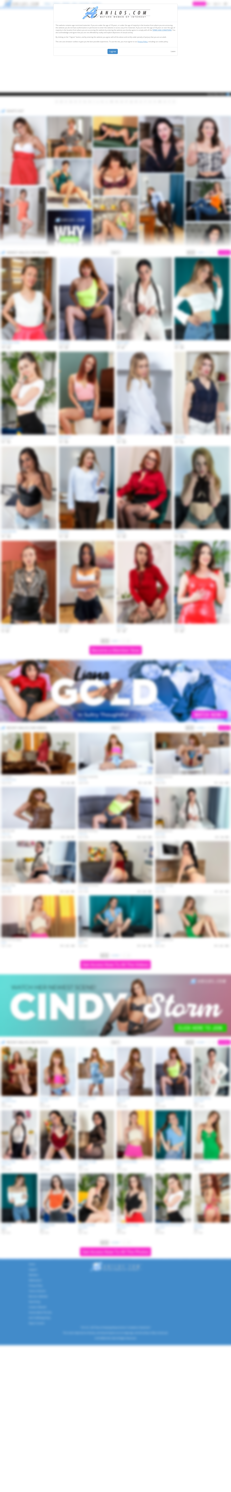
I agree (112, 51)
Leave (173, 51)
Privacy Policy (143, 41)
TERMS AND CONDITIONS (162, 30)
